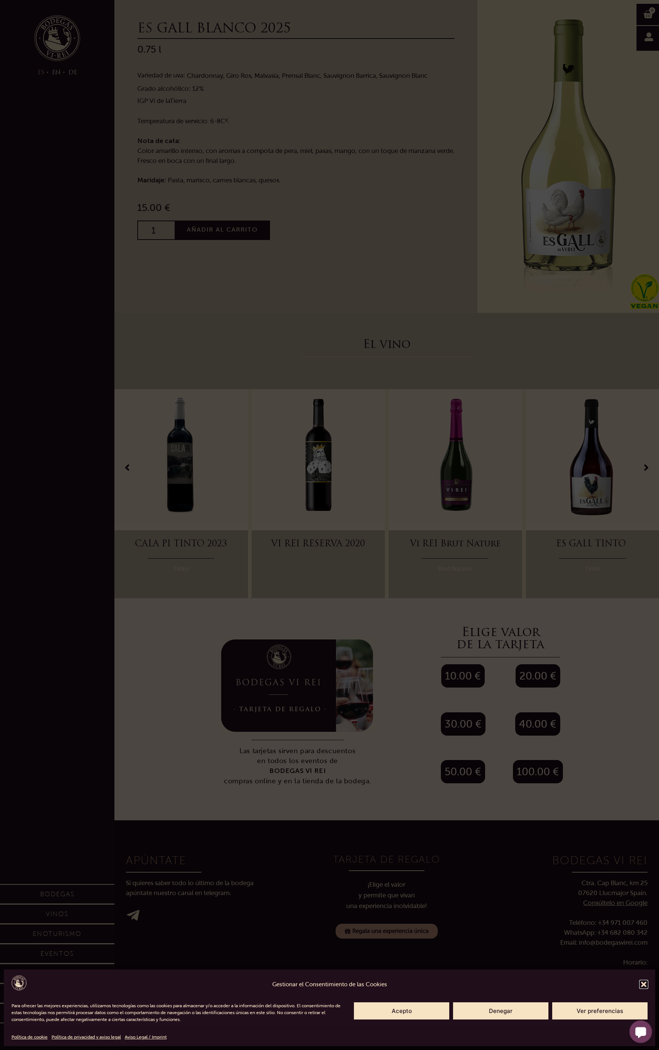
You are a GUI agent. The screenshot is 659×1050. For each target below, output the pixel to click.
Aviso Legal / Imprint (146, 1037)
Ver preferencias (600, 1011)
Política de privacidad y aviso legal (86, 1037)
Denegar (501, 1011)
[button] (644, 984)
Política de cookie (29, 1037)
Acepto (402, 1011)
